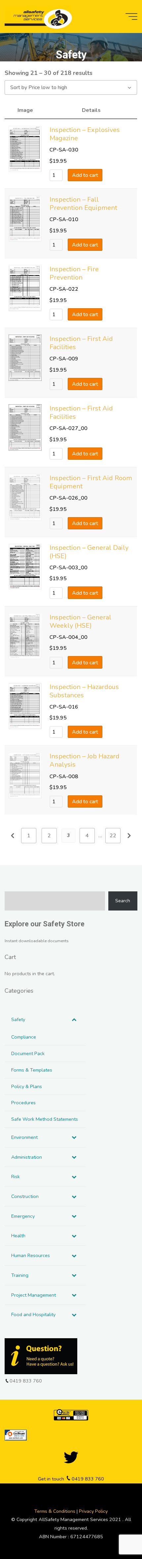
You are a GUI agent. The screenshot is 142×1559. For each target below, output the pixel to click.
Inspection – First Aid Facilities (81, 342)
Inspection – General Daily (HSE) (89, 551)
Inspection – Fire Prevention (74, 273)
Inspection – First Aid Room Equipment (91, 482)
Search (122, 900)
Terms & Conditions (55, 1511)
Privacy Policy (93, 1511)
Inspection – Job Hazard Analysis (85, 760)
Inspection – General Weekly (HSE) (80, 621)
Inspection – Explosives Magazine (85, 134)
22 (113, 836)
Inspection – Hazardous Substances (84, 691)
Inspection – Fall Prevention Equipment (83, 203)
